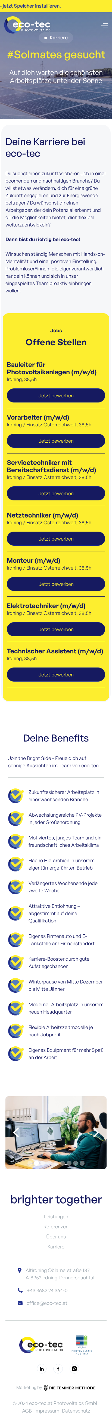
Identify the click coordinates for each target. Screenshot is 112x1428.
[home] (28, 25)
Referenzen (56, 1226)
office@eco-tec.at (47, 1303)
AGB (27, 1411)
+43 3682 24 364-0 (47, 1290)
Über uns (56, 1236)
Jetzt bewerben (56, 395)
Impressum (47, 1411)
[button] (104, 25)
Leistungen (56, 1216)
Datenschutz (76, 1411)
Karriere (56, 1247)
